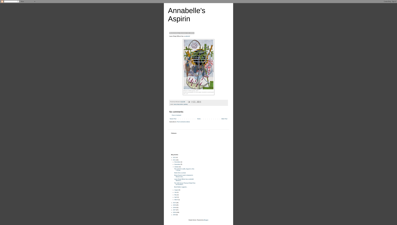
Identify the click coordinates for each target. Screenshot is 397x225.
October (176, 167)
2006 (174, 212)
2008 (174, 207)
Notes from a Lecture (180, 173)
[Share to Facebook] (198, 102)
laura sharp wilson (178, 104)
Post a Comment (176, 115)
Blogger (206, 220)
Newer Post (173, 119)
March (176, 199)
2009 (174, 205)
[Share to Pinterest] (200, 102)
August (176, 190)
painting (186, 104)
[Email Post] (189, 101)
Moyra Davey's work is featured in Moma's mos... (183, 176)
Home (199, 119)
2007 (174, 210)
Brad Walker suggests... (180, 187)
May (175, 195)
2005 (174, 215)
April (175, 197)
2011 (174, 160)
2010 (174, 202)
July (175, 192)
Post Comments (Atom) (183, 122)
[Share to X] (196, 102)
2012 (174, 157)
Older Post (224, 119)
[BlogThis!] (194, 102)
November (177, 164)
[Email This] (192, 102)
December (177, 162)
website (187, 36)
